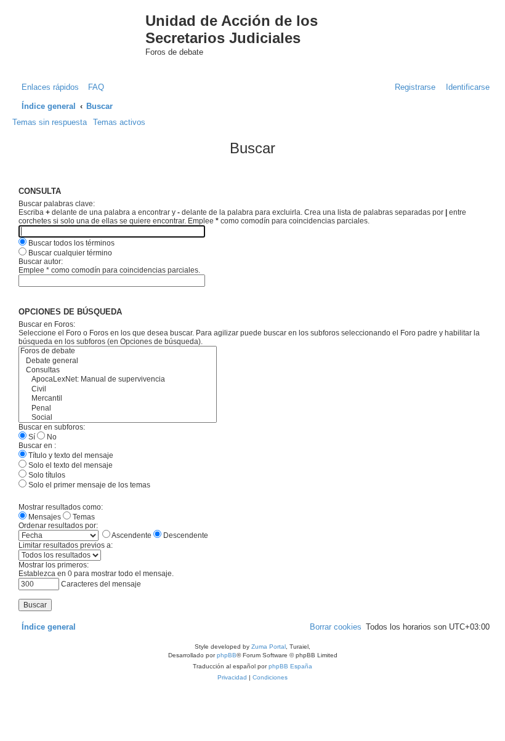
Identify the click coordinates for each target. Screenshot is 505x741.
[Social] (117, 417)
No (51, 437)
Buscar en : (37, 445)
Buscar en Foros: (46, 324)
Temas (83, 517)
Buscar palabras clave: (56, 203)
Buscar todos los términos (70, 243)
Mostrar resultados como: (60, 507)
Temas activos (119, 122)
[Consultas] (117, 370)
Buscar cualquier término (69, 253)
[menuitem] (93, 87)
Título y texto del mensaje (69, 455)
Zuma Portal (268, 646)
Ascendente (131, 535)
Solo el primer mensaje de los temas (88, 485)
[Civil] (117, 389)
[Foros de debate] (117, 351)
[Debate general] (117, 361)
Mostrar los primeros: (53, 565)
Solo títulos (45, 475)
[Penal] (117, 408)
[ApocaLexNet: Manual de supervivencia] (117, 379)
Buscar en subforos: (51, 427)
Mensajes (43, 517)
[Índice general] (85, 33)
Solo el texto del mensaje (69, 465)
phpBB (226, 655)
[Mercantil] (117, 398)
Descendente (184, 535)
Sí (30, 437)
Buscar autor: (40, 261)
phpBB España (290, 666)
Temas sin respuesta (49, 122)
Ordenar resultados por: (58, 525)
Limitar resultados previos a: (65, 545)
